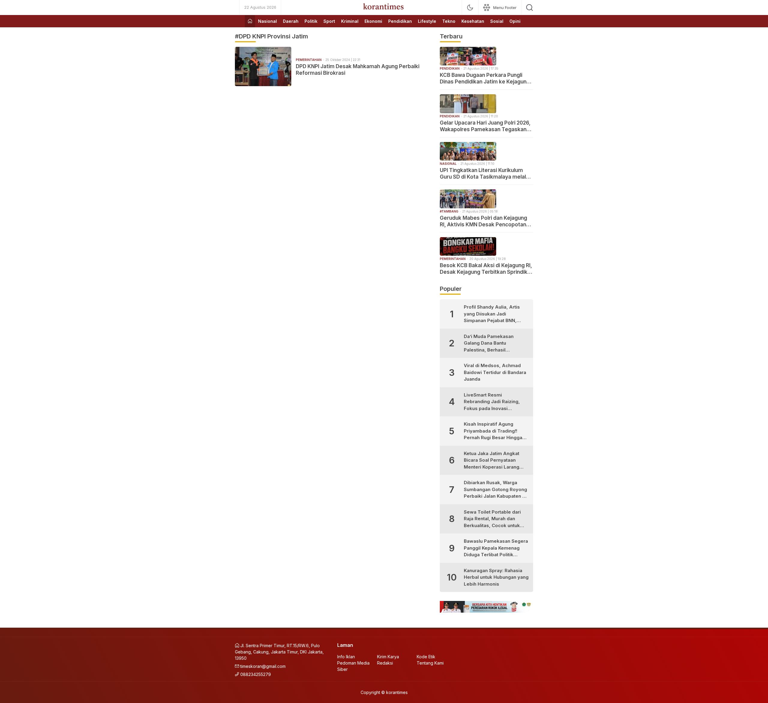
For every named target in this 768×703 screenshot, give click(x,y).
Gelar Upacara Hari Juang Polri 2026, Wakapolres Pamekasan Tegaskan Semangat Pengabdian (485, 126)
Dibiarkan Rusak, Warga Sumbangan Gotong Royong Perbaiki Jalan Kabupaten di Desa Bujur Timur (495, 490)
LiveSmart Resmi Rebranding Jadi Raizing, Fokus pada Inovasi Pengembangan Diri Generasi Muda (492, 402)
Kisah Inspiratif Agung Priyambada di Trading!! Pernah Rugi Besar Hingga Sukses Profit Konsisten (493, 431)
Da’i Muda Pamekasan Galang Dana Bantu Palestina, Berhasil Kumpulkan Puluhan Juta (491, 343)
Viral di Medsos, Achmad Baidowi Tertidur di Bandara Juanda (495, 372)
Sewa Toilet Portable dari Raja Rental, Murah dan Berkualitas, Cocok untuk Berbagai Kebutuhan (492, 519)
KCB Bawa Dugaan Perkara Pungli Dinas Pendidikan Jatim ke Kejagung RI (485, 78)
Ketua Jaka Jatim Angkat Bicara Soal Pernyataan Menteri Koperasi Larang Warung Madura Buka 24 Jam (491, 461)
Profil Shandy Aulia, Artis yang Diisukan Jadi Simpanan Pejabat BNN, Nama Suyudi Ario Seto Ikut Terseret (494, 314)
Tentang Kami (430, 662)
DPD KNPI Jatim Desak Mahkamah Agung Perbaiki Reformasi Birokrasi (357, 69)
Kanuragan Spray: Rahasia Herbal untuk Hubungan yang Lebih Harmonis (496, 577)
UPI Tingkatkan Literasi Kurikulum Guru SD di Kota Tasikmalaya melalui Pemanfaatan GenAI (485, 173)
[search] (529, 7)
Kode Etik (426, 656)
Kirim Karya (388, 656)
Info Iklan (346, 656)
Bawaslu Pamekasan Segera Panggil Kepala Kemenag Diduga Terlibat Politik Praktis (496, 548)
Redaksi (385, 662)
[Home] (250, 21)
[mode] (470, 7)
